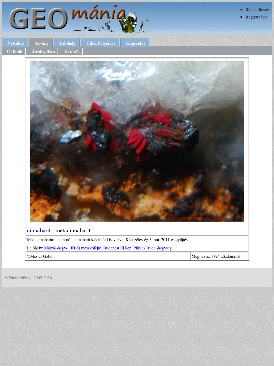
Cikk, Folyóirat (100, 43)
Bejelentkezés (257, 9)
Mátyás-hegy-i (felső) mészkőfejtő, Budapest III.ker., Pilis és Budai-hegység (108, 248)
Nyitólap (15, 43)
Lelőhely (67, 43)
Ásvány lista (43, 51)
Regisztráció (256, 17)
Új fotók (14, 51)
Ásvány (41, 43)
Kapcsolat (135, 43)
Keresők (72, 51)
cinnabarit (39, 230)
